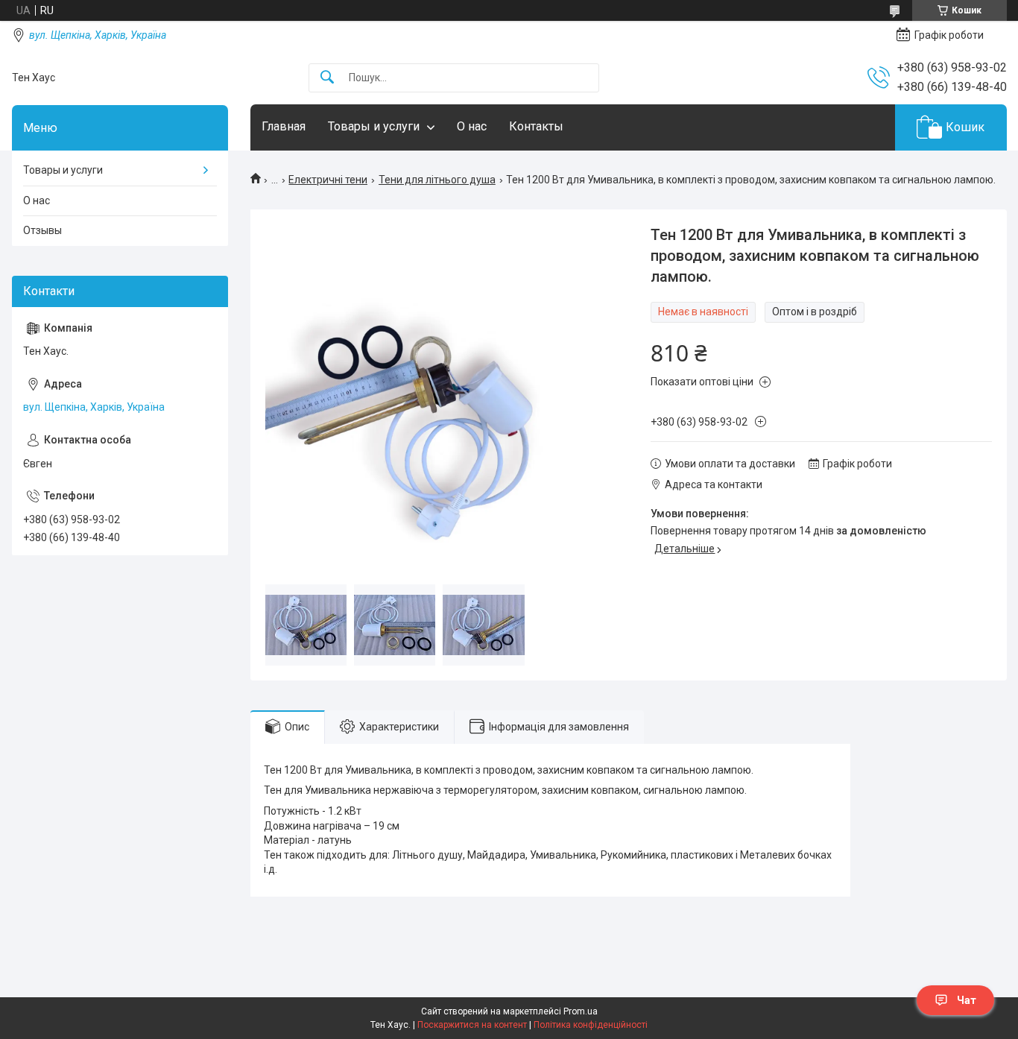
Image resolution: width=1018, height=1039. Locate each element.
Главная (284, 126)
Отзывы (42, 230)
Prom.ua (580, 1011)
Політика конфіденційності (591, 1025)
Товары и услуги (374, 126)
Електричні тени (327, 180)
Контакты (536, 126)
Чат (966, 1000)
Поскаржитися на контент (472, 1025)
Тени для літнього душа (437, 180)
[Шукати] (327, 77)
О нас (472, 126)
